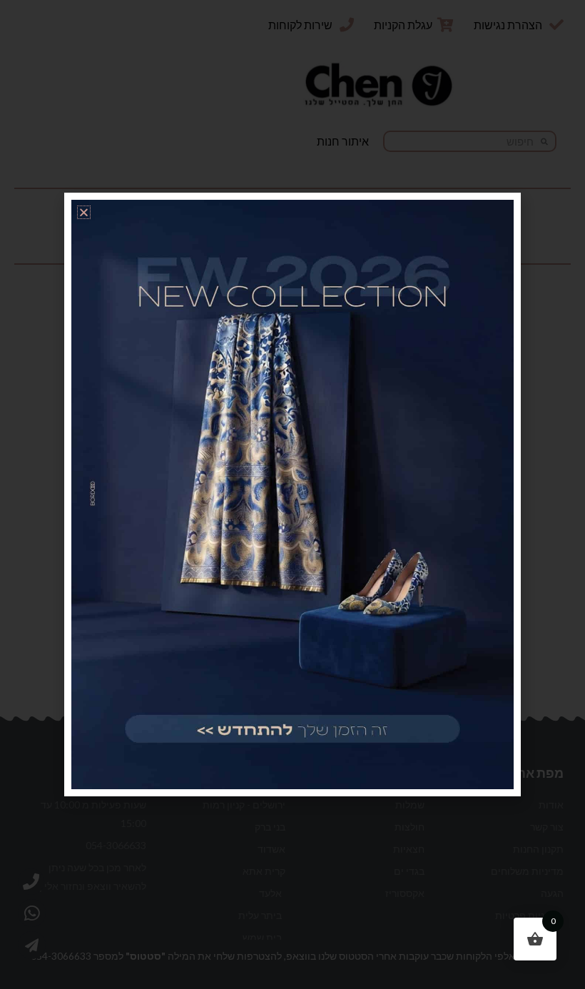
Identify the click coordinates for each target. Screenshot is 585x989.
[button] (83, 212)
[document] (292, 494)
